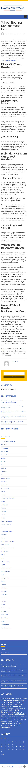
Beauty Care (4, 451)
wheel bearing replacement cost (10, 60)
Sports (3, 604)
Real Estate (4, 588)
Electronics (4, 484)
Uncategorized (5, 624)
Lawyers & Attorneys (6, 531)
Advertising (4, 444)
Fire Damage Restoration (7, 498)
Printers (3, 581)
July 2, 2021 (13, 34)
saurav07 (7, 34)
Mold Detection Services (7, 541)
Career (3, 464)
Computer (4, 471)
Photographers (5, 578)
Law (2, 528)
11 (5, 746)
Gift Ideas (3, 511)
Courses (3, 474)
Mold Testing (4, 551)
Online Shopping (5, 561)
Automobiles (4, 448)
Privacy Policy (4, 652)
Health (3, 518)
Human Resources (6, 524)
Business (3, 461)
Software (3, 601)
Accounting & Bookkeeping (8, 441)
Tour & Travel (4, 614)
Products (3, 584)
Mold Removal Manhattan (8, 548)
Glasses (3, 514)
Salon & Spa (4, 598)
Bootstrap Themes (21, 766)
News (2, 558)
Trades (3, 621)
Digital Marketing (5, 478)
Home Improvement (6, 521)
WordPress (12, 766)
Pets (2, 574)
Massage (3, 538)
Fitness (3, 501)
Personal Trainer (5, 571)
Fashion (3, 491)
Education (3, 481)
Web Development (6, 628)
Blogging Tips (4, 454)
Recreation (4, 591)
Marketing (3, 534)
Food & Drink (4, 504)
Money (3, 554)
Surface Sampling (5, 608)
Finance (3, 494)
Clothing (3, 468)
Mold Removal (5, 544)
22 (20, 748)
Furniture (3, 508)
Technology (4, 611)
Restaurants (4, 594)
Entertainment (5, 488)
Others (3, 564)
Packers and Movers (6, 568)
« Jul (2, 754)
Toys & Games (5, 618)
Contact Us (4, 649)
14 (16, 746)
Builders (3, 458)
